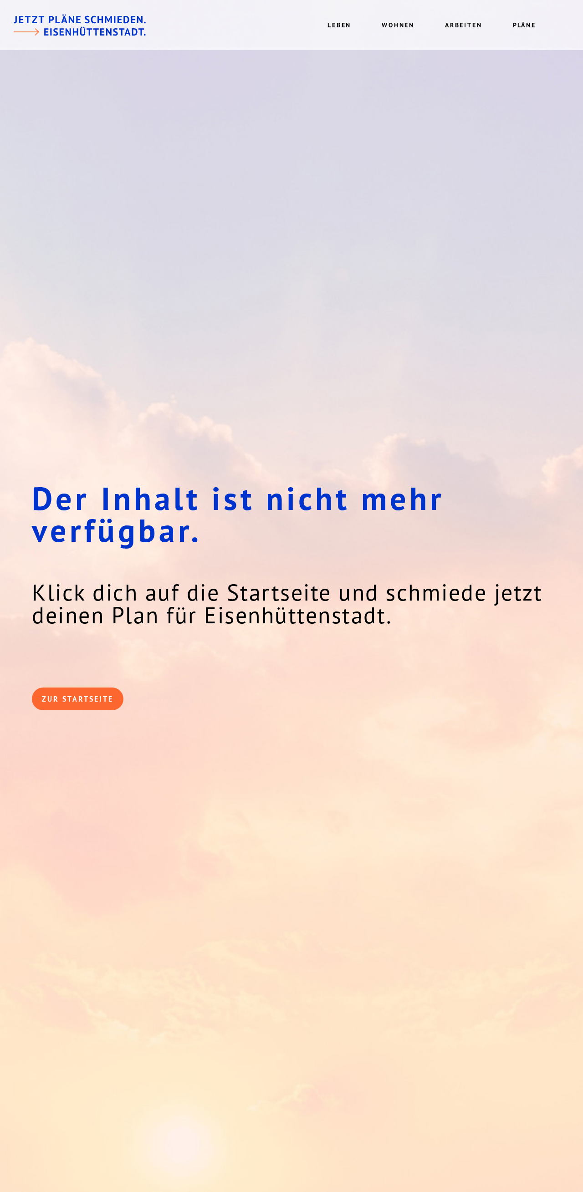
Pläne (524, 25)
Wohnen (398, 25)
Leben (339, 25)
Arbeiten (463, 25)
